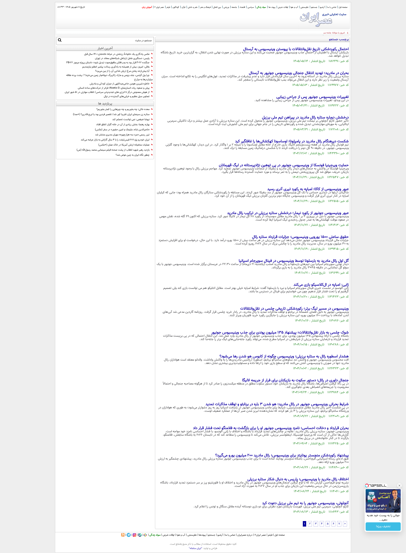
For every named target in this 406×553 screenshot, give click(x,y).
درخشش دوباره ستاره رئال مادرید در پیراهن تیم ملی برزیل (305, 118)
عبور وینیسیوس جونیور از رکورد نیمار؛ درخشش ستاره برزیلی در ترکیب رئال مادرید (288, 213)
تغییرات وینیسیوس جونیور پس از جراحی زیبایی (312, 97)
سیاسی (251, 7)
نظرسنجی (304, 7)
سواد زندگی (261, 7)
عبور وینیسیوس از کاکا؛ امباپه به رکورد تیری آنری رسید (308, 189)
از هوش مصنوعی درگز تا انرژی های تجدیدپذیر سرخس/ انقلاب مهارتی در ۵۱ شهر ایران (107, 92)
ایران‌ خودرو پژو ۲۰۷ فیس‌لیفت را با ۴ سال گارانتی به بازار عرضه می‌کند (115, 140)
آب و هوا (294, 7)
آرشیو (322, 7)
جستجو (314, 7)
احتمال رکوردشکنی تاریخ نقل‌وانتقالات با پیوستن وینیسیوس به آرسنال (296, 49)
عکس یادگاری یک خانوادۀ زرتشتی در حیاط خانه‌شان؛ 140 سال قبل (117, 54)
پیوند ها (272, 7)
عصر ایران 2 (159, 7)
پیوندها (202, 535)
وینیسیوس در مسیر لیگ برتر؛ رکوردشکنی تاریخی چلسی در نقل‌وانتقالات (294, 309)
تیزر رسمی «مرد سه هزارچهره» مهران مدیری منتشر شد (122, 135)
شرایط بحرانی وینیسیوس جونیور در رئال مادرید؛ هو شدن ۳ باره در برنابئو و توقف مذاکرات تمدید (277, 404)
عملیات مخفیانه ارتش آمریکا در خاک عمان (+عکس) (124, 145)
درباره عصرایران (244, 535)
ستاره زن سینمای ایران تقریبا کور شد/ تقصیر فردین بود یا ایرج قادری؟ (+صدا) (111, 114)
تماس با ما (331, 7)
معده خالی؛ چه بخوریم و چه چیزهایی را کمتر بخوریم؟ (123, 109)
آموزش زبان (147, 7)
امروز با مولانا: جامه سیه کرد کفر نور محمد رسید (322, 33)
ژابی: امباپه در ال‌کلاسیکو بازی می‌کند (321, 285)
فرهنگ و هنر (205, 7)
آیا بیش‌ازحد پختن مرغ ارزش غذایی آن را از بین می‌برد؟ (122, 71)
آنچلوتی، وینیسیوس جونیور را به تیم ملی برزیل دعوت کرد (305, 503)
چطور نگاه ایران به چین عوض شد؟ (133, 155)
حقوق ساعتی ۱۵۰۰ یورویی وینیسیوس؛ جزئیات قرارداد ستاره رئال (300, 237)
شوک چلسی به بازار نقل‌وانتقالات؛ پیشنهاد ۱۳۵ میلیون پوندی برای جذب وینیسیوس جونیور (280, 333)
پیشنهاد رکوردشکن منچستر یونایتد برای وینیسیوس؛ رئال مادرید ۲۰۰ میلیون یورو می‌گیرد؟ (282, 455)
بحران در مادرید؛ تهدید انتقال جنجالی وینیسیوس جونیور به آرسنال (299, 73)
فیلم (168, 7)
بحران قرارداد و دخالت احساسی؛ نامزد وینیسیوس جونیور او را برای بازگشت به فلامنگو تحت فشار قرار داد (271, 428)
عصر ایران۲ (260, 535)
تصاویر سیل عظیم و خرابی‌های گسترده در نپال (127, 96)
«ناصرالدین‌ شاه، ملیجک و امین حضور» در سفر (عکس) (122, 130)
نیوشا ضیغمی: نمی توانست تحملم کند (131, 119)
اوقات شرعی (283, 7)
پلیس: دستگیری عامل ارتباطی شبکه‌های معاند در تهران (122, 58)
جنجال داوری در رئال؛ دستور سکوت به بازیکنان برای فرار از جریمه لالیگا (295, 380)
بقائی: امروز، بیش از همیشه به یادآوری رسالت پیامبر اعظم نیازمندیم (116, 67)
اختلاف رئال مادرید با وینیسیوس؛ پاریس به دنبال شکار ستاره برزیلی (298, 479)
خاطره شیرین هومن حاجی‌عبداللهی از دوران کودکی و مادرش (120, 84)
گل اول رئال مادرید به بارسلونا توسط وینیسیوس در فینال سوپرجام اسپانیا (294, 261)
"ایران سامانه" (195, 548)
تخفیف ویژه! (383, 526)
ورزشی (226, 7)
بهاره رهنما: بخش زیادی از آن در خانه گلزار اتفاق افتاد (123, 124)
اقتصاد (242, 7)
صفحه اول (343, 7)
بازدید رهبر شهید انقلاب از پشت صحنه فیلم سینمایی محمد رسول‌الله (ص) (113, 150)
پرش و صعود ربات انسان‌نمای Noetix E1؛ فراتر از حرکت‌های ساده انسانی (114, 88)
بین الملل (217, 7)
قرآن (183, 7)
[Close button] (399, 485)
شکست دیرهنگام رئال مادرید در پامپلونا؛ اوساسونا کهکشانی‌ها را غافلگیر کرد (292, 141)
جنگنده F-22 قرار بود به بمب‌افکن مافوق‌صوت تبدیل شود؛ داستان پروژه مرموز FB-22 (108, 62)
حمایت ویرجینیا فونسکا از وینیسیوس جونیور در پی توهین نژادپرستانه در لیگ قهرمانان (284, 165)
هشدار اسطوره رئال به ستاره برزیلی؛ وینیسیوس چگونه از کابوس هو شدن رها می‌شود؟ (284, 357)
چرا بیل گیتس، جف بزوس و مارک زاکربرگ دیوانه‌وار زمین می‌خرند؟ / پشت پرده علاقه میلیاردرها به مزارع (109, 77)
